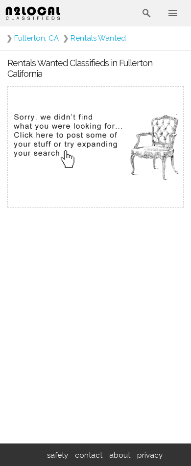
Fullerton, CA (36, 38)
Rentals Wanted (98, 38)
